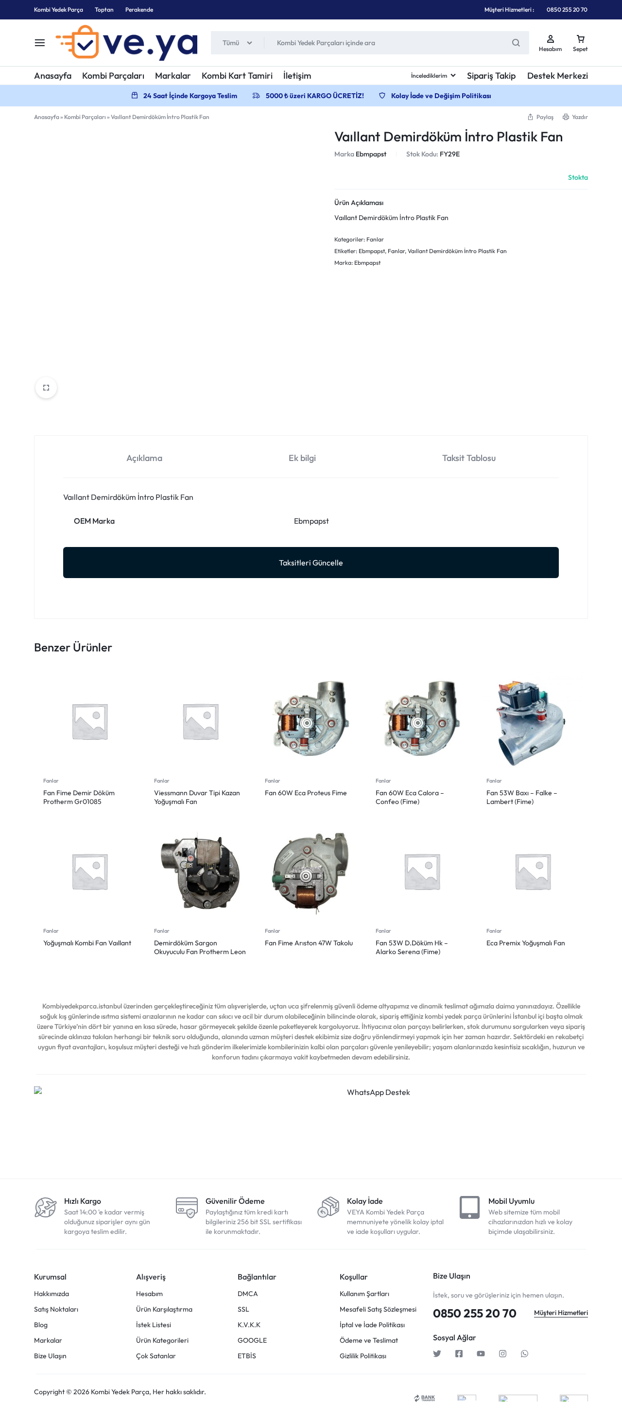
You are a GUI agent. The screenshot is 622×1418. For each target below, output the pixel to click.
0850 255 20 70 (567, 9)
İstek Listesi (153, 1325)
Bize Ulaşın (50, 1356)
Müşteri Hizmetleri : (509, 9)
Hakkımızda (51, 1294)
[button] (540, 116)
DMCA (248, 1294)
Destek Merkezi (557, 75)
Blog (41, 1325)
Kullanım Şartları (364, 1294)
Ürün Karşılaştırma (164, 1309)
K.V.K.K (249, 1325)
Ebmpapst (371, 154)
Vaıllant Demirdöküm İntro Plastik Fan (457, 251)
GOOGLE (252, 1340)
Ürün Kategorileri (162, 1340)
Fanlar (375, 239)
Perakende (139, 9)
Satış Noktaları (56, 1309)
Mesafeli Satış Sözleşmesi (378, 1309)
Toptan (104, 9)
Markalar (173, 75)
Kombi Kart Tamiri (237, 75)
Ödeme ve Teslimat (369, 1340)
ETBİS (247, 1356)
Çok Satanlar (156, 1356)
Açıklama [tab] (144, 457)
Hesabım (149, 1294)
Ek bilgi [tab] (302, 457)
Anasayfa (52, 75)
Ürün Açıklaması (358, 202)
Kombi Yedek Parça (58, 9)
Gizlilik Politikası (363, 1356)
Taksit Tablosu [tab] (469, 457)
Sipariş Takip (491, 75)
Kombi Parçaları (113, 75)
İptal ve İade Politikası (372, 1325)
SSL (243, 1309)
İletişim (297, 75)
